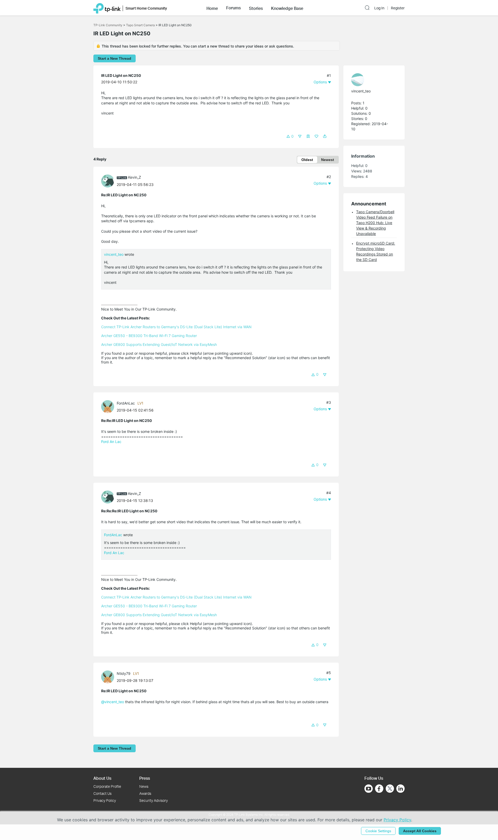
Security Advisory (153, 800)
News (143, 786)
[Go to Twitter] (390, 789)
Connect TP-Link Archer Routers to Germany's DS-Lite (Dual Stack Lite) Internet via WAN (176, 327)
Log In (379, 8)
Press (144, 778)
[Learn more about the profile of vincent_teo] (371, 79)
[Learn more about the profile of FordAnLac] (109, 406)
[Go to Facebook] (379, 788)
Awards (145, 793)
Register (398, 8)
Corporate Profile (107, 786)
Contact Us (102, 793)
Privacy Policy (104, 800)
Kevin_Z (134, 177)
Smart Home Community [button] (146, 8)
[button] (212, 8)
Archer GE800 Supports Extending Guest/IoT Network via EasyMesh (159, 344)
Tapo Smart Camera (140, 25)
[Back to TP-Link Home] (107, 7)
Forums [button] (233, 8)
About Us (102, 778)
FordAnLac (126, 403)
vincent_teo (113, 254)
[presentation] (107, 180)
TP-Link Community (107, 25)
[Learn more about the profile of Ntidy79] (109, 676)
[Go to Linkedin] (400, 788)
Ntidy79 (123, 673)
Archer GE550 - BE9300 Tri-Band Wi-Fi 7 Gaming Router (149, 335)
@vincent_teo (112, 702)
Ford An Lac (111, 441)
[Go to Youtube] (368, 788)
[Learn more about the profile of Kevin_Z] (109, 180)
